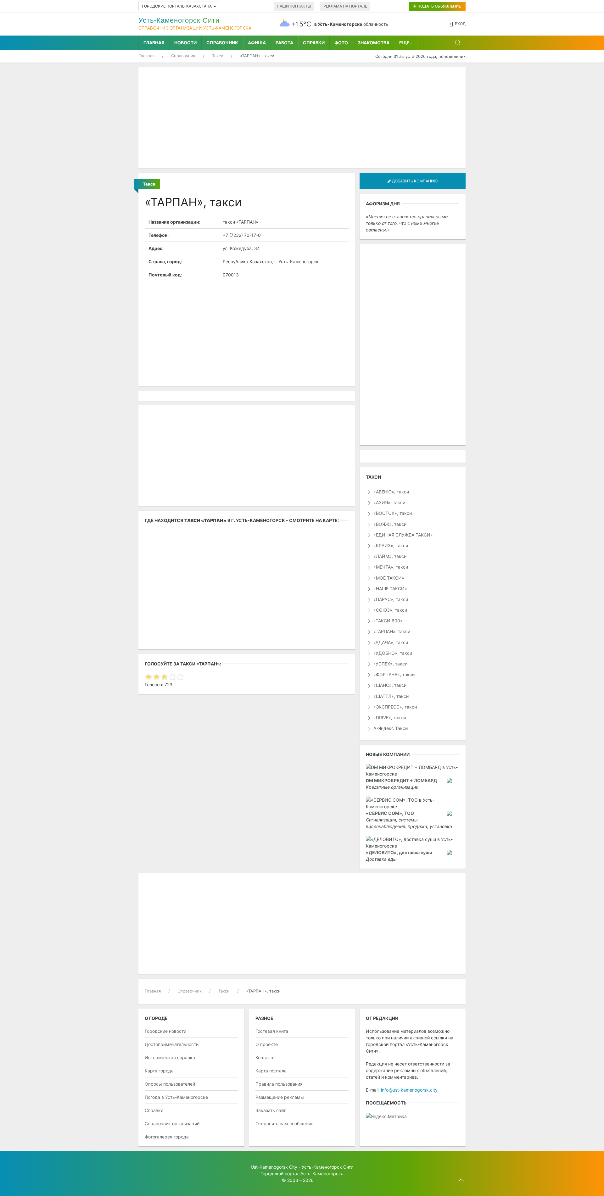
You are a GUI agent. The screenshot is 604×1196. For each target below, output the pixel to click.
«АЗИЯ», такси (388, 502)
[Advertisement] (302, 118)
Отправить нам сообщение (284, 1123)
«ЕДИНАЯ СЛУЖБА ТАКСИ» (402, 534)
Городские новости (165, 1031)
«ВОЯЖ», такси (389, 524)
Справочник (222, 42)
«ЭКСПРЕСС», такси (394, 706)
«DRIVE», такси (389, 717)
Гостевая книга (271, 1031)
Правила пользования (279, 1084)
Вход (460, 23)
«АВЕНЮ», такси (390, 491)
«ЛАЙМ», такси (389, 556)
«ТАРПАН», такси (391, 631)
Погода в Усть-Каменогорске (176, 1097)
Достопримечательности (172, 1044)
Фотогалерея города (167, 1136)
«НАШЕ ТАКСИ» (389, 588)
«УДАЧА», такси (390, 642)
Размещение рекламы (279, 1097)
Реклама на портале (345, 6)
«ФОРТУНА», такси (393, 674)
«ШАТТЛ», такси (390, 696)
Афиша (257, 42)
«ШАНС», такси (389, 685)
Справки (314, 42)
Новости (185, 42)
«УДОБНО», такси (392, 653)
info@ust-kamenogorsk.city (409, 1090)
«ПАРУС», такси (390, 599)
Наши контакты (294, 6)
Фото (341, 42)
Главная (154, 42)
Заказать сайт (270, 1110)
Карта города (159, 1070)
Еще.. (405, 42)
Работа (284, 42)
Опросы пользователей (170, 1084)
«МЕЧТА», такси (390, 567)
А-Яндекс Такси (390, 728)
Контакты (265, 1057)
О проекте (266, 1044)
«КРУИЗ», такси (390, 545)
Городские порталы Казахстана (177, 6)
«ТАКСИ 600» (387, 620)
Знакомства (373, 42)
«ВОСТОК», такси (392, 513)
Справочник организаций (172, 1123)
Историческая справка (170, 1057)
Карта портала (271, 1070)
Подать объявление (439, 6)
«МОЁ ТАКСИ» (388, 578)
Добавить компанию (414, 181)
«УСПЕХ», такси (389, 663)
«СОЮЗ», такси (389, 610)
